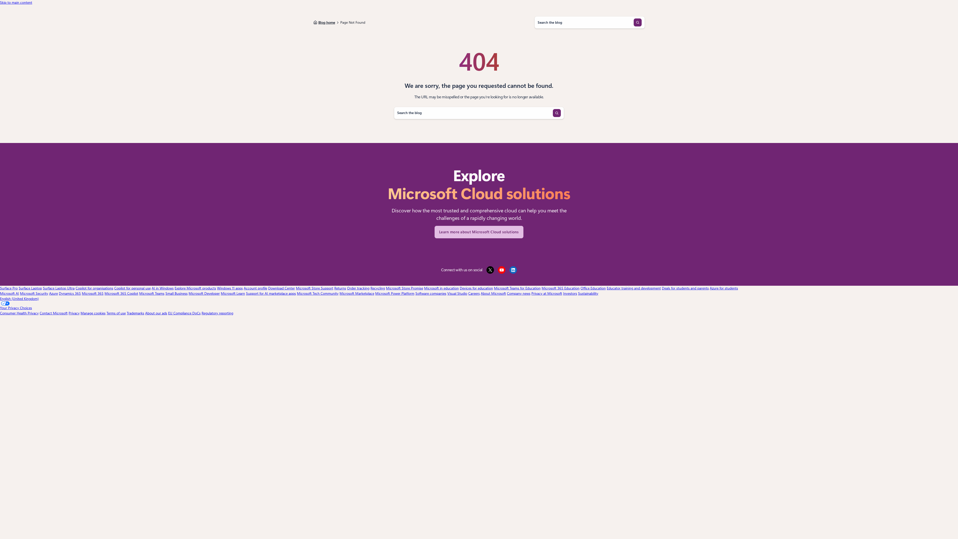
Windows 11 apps (230, 288)
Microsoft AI (9, 293)
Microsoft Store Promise (404, 288)
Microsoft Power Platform (394, 293)
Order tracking (358, 288)
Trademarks (135, 313)
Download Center (281, 288)
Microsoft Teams (151, 293)
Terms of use (116, 313)
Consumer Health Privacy (19, 313)
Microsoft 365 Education (561, 288)
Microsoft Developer (204, 293)
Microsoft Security (34, 293)
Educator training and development (634, 288)
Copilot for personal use (132, 288)
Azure (53, 293)
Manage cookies (93, 313)
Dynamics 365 (70, 293)
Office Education (593, 288)
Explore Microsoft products (195, 288)
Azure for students (724, 288)
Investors (570, 293)
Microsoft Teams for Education (517, 288)
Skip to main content (16, 2)
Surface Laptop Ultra (59, 288)
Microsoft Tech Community (318, 293)
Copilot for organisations (94, 288)
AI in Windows (163, 288)
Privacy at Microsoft (546, 293)
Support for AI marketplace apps (271, 293)
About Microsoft (493, 293)
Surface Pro (9, 288)
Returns (340, 288)
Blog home (326, 22)
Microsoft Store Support (314, 288)
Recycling (377, 288)
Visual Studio (457, 293)
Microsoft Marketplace (357, 293)
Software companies (430, 293)
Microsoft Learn (233, 293)
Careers (474, 293)
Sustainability (588, 293)
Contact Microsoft (54, 313)
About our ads (156, 313)
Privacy (74, 313)
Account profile (255, 288)
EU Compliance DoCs (184, 313)
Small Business (176, 293)
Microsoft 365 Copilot (121, 293)
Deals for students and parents (685, 288)
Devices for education (476, 288)
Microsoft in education (441, 288)
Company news (518, 293)
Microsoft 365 (93, 293)
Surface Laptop (30, 288)
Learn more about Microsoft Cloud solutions (479, 232)
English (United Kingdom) (19, 299)
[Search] (638, 22)
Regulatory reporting (217, 313)
